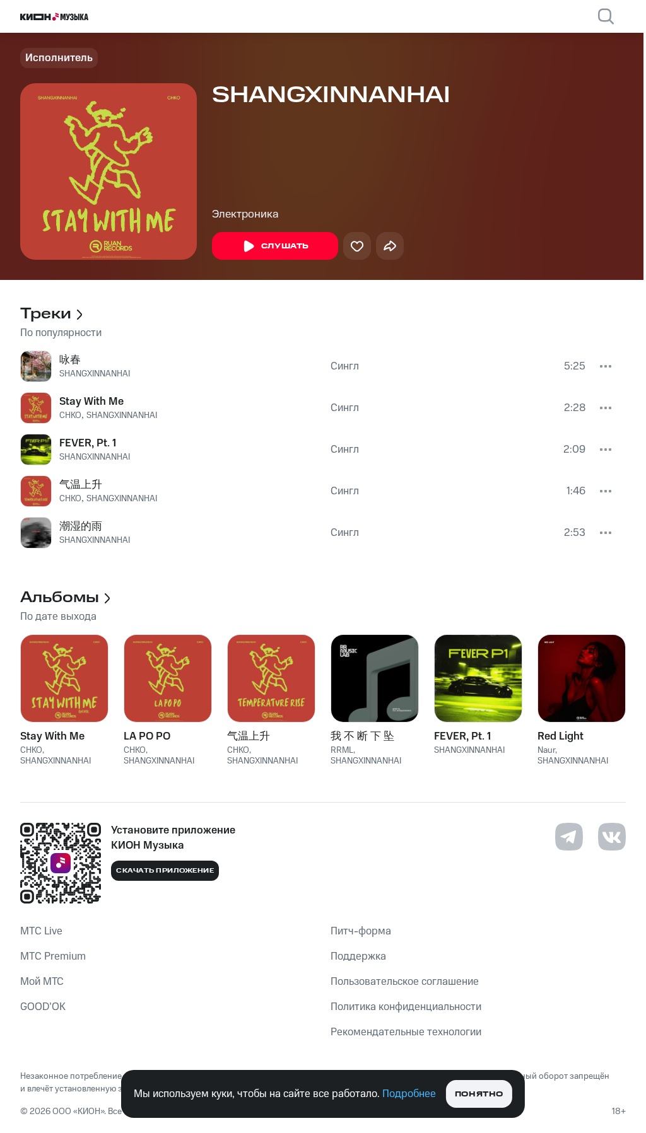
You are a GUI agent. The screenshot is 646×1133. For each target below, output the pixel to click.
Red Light (560, 736)
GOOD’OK (43, 1006)
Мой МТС (42, 981)
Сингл (345, 366)
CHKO (70, 415)
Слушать (285, 246)
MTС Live (41, 931)
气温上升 (80, 484)
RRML (342, 750)
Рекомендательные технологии (406, 1032)
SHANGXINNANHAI (94, 374)
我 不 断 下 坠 (362, 736)
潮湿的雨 (80, 526)
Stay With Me (91, 401)
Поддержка (358, 956)
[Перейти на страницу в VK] (612, 837)
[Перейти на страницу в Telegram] (569, 837)
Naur (546, 750)
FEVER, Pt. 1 (87, 443)
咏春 (70, 360)
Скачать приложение (165, 870)
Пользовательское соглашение (405, 981)
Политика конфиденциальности (406, 1006)
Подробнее (409, 1093)
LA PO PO (147, 736)
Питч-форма (361, 931)
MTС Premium (53, 956)
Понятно (479, 1094)
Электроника (245, 214)
